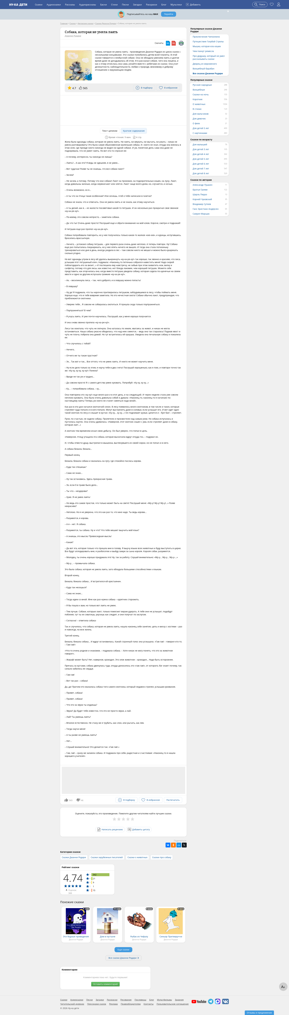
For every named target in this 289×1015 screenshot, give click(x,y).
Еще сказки (123, 949)
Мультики (176, 4)
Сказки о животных (137, 857)
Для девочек (199, 118)
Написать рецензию (112, 829)
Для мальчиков (200, 113)
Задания (179, 1000)
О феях (196, 123)
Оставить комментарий (105, 984)
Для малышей (200, 144)
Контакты (149, 1004)
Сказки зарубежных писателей (107, 857)
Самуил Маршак (201, 213)
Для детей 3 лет (201, 149)
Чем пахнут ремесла (203, 51)
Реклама (113, 1004)
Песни (125, 4)
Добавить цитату (141, 829)
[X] (184, 845)
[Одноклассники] (173, 845)
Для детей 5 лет (201, 128)
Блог (163, 4)
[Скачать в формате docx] (168, 43)
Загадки (137, 4)
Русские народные (202, 84)
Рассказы (70, 4)
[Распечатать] (181, 43)
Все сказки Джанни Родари (123, 957)
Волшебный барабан (203, 68)
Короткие (197, 99)
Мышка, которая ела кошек (207, 46)
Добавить (194, 4)
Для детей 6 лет (201, 163)
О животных (199, 104)
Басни (103, 4)
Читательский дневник (72, 1004)
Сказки (38, 4)
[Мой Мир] (178, 845)
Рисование (126, 1000)
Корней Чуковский (202, 199)
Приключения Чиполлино (206, 36)
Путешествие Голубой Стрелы (208, 41)
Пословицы (140, 1000)
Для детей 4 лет (201, 154)
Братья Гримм (200, 189)
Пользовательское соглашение (173, 1004)
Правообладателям (131, 1004)
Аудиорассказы (87, 4)
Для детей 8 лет (201, 173)
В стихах (197, 108)
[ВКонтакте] (168, 845)
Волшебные (199, 89)
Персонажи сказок (96, 1004)
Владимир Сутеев (202, 204)
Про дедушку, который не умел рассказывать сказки (209, 57)
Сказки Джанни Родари (74, 857)
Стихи (114, 4)
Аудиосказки (54, 4)
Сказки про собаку (161, 857)
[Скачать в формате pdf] (174, 43)
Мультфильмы (164, 1000)
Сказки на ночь (201, 94)
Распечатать (173, 800)
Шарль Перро (200, 194)
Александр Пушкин (202, 184)
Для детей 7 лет (201, 168)
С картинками (200, 133)
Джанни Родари (73, 35)
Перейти (168, 14)
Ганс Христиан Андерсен (206, 208)
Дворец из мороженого (205, 63)
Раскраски (151, 4)
